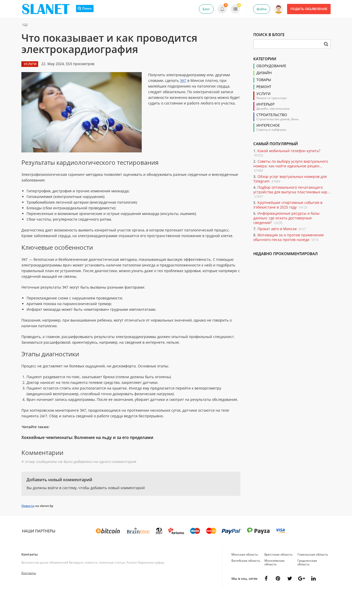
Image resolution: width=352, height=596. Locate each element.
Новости (27, 506)
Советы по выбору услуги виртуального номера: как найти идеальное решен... (290, 163)
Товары (263, 80)
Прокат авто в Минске (277, 228)
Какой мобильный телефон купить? (288, 150)
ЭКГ (183, 80)
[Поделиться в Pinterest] (277, 578)
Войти (261, 9)
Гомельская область (312, 554)
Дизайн (264, 73)
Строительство (271, 115)
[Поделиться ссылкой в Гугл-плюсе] (301, 578)
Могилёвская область (274, 562)
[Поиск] (326, 44)
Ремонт (263, 87)
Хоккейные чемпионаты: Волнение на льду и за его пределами (87, 437)
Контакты (29, 554)
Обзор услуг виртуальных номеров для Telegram (290, 179)
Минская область (244, 554)
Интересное (268, 125)
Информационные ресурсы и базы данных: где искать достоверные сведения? (286, 218)
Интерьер (265, 104)
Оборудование (271, 66)
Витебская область (245, 560)
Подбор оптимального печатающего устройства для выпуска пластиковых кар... (291, 189)
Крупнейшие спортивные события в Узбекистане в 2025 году (287, 205)
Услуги (263, 94)
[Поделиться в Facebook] (266, 578)
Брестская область (278, 554)
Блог (206, 9)
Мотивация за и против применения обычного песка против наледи (288, 237)
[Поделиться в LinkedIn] (313, 578)
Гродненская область (307, 562)
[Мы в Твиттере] (289, 578)
